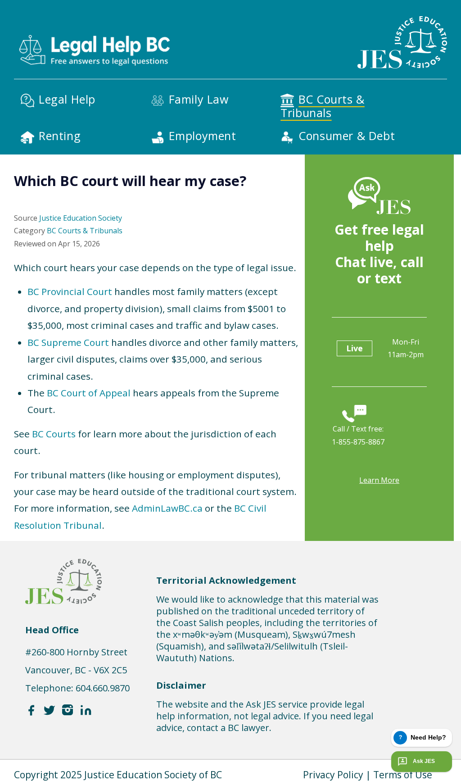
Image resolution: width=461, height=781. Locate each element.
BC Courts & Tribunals (322, 105)
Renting (60, 135)
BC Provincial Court (69, 291)
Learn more (379, 480)
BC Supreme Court (68, 342)
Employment (202, 135)
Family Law (199, 99)
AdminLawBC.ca (167, 508)
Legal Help (67, 99)
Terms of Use (402, 774)
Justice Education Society (80, 218)
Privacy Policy (333, 774)
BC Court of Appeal (89, 392)
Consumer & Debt (346, 135)
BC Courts (54, 433)
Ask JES (424, 761)
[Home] (93, 35)
